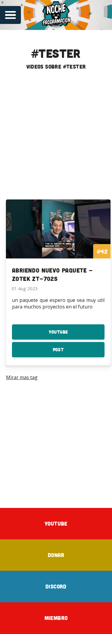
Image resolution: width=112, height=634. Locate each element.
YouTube (69, 334)
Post (69, 352)
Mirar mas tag (22, 377)
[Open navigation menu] (10, 15)
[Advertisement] (56, 137)
